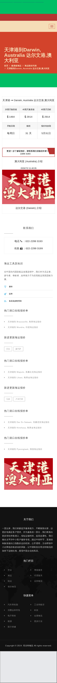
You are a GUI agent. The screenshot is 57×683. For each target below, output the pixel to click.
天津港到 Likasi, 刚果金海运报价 (23, 377)
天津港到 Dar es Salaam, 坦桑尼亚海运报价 (29, 422)
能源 (10, 621)
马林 (8, 399)
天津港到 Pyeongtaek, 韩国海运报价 (25, 449)
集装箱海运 (16, 66)
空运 (10, 570)
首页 (6, 66)
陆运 (10, 581)
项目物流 (12, 586)
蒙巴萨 (18, 349)
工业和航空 (39, 604)
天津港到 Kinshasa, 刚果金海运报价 (25, 428)
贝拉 (8, 349)
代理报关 (38, 575)
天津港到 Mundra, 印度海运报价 (23, 327)
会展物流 (38, 616)
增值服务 (38, 570)
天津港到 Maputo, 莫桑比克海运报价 (25, 372)
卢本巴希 (19, 399)
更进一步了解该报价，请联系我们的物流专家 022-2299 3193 (29, 152)
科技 (36, 610)
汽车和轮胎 (13, 604)
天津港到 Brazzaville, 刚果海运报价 (25, 322)
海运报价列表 (31, 66)
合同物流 (38, 581)
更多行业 (38, 621)
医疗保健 (12, 627)
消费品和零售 (14, 610)
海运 (10, 575)
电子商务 (12, 616)
